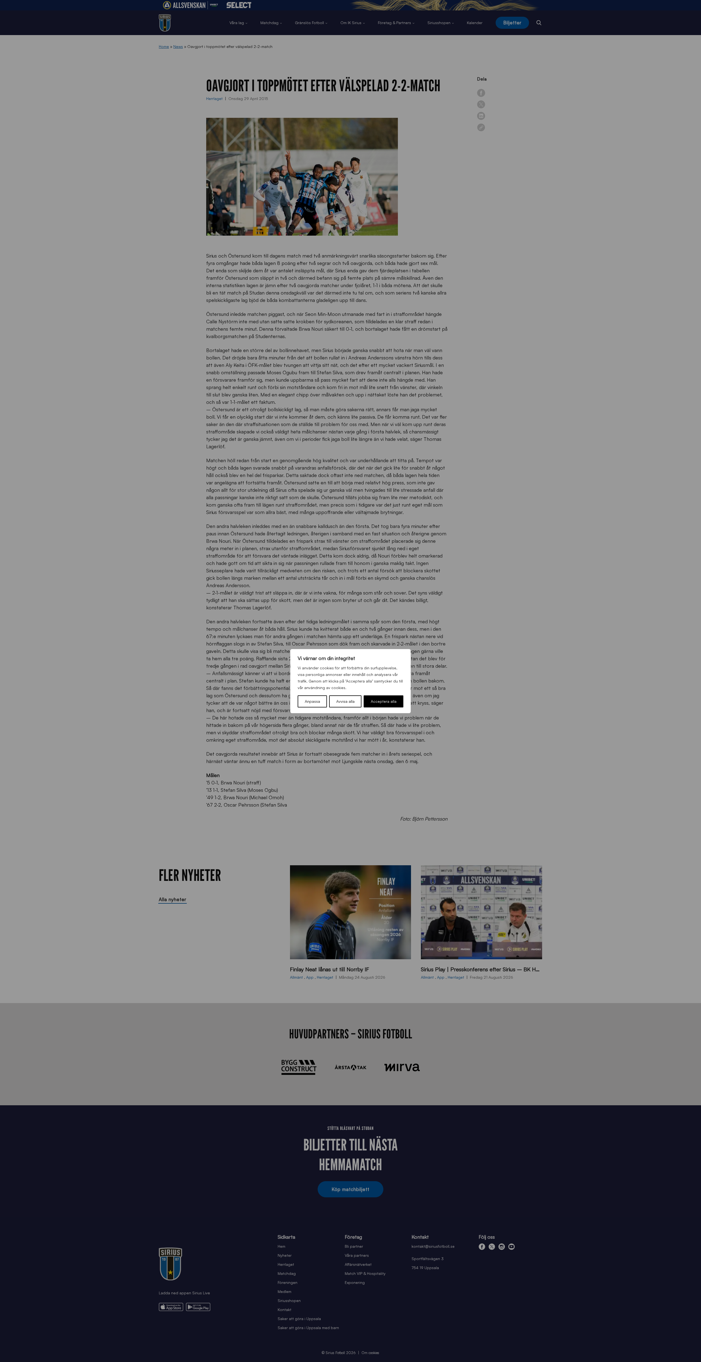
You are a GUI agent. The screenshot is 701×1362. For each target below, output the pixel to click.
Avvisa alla (345, 701)
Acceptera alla (384, 701)
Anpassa (312, 701)
